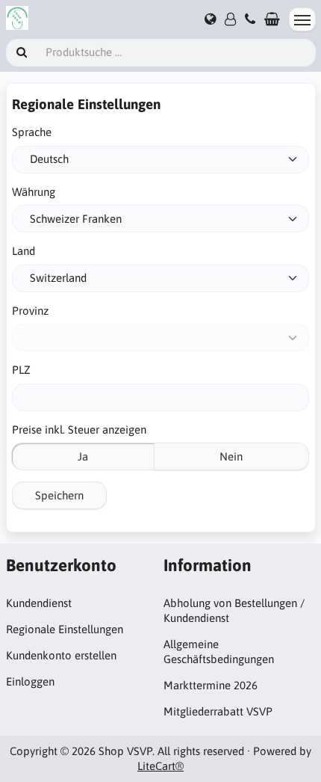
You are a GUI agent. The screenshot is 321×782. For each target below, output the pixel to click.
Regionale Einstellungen (64, 629)
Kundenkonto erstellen (61, 655)
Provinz (30, 310)
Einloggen (30, 681)
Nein (231, 456)
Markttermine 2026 (210, 685)
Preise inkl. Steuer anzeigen (79, 429)
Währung (33, 191)
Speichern (59, 495)
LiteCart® (160, 766)
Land (23, 250)
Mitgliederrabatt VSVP (217, 711)
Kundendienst (39, 603)
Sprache (32, 132)
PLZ (21, 369)
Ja (83, 456)
